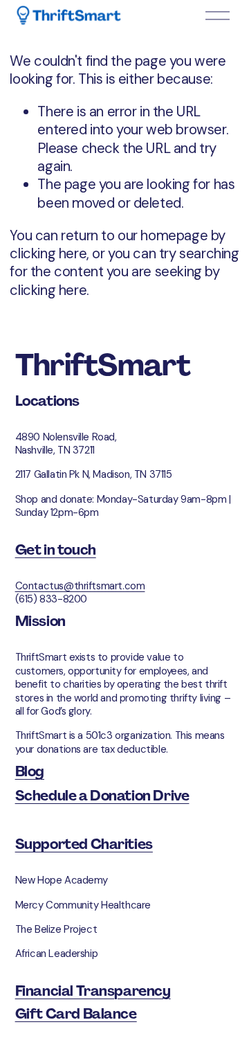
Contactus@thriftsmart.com (80, 586)
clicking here (48, 253)
